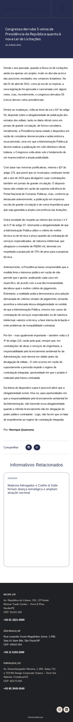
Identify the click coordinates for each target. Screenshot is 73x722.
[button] (62, 9)
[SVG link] (25, 9)
